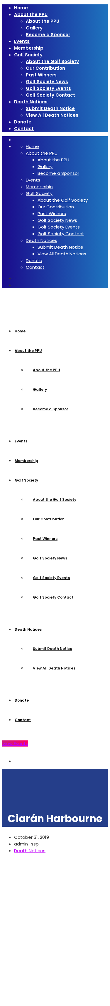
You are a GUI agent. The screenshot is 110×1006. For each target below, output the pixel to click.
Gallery (34, 28)
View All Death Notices (52, 115)
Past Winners (41, 75)
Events (22, 41)
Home (21, 8)
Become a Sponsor (48, 35)
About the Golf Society (52, 61)
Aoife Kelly (20, 1000)
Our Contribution (45, 68)
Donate (22, 122)
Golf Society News (47, 82)
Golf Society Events (48, 88)
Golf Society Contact (50, 95)
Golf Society (28, 55)
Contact (24, 128)
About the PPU (31, 14)
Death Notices (31, 102)
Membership (28, 48)
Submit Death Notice (50, 108)
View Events (15, 743)
